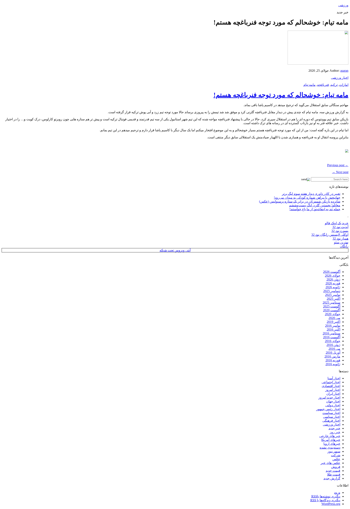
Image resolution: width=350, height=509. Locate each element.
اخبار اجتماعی (331, 382)
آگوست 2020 (331, 310)
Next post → (340, 172)
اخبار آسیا (334, 378)
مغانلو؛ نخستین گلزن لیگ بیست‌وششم (314, 205)
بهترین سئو (341, 242)
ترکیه (334, 84)
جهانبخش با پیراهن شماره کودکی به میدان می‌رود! (307, 197)
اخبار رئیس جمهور (328, 409)
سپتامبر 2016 (331, 333)
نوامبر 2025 (332, 295)
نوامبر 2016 (332, 325)
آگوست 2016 (331, 337)
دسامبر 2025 (331, 291)
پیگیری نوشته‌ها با (325, 496)
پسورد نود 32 (339, 231)
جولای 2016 (332, 341)
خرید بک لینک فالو (336, 223)
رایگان (344, 246)
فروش (335, 466)
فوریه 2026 (332, 283)
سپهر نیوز (334, 451)
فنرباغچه (323, 84)
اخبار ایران (333, 393)
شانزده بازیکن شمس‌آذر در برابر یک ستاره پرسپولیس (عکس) (299, 201)
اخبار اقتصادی (331, 386)
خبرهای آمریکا (330, 440)
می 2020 (334, 318)
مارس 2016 (332, 356)
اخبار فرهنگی (331, 420)
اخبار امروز (332, 390)
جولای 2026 (332, 275)
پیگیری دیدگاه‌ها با (325, 500)
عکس (336, 459)
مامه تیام (309, 84)
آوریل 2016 (333, 352)
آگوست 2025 (331, 306)
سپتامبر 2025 (331, 302)
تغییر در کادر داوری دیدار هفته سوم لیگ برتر (311, 193)
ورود (337, 492)
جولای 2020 (332, 314)
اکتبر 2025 (333, 298)
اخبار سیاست (331, 413)
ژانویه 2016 (332, 364)
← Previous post (337, 165)
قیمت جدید (333, 470)
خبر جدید (334, 428)
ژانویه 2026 (332, 287)
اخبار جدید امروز (329, 397)
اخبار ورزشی (339, 77)
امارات (343, 84)
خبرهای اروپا (331, 443)
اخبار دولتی (332, 405)
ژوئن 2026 (333, 279)
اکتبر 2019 (333, 321)
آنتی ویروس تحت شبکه (175, 250)
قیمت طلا (333, 474)
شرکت (335, 455)
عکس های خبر (330, 463)
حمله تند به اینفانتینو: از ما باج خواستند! (314, 209)
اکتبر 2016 (333, 329)
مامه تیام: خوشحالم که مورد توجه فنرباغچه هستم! (280, 94)
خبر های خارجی (329, 436)
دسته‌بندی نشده (330, 447)
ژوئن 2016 (333, 345)
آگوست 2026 (331, 271)
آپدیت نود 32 (340, 227)
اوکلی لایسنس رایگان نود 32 (329, 234)
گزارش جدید (331, 478)
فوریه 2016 (332, 360)
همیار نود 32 (340, 238)
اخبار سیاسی (331, 416)
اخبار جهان (333, 401)
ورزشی (343, 5)
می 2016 (334, 348)
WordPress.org (330, 504)
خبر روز (335, 432)
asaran (344, 70)
